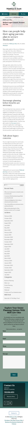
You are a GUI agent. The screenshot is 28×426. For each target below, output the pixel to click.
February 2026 (8, 216)
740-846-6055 (17, 17)
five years (13, 123)
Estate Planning (8, 285)
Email (4, 338)
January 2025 (7, 235)
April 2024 (7, 256)
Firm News (7, 287)
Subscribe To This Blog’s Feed (12, 298)
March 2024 (7, 258)
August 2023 (7, 272)
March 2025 (7, 230)
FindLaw (14, 424)
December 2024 (8, 237)
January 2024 (7, 263)
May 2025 (7, 227)
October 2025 (8, 218)
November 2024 (8, 239)
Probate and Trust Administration (12, 292)
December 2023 (8, 265)
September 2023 (8, 270)
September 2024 (8, 244)
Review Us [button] (14, 413)
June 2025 (7, 225)
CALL (24, 14)
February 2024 (8, 260)
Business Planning (9, 280)
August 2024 (7, 246)
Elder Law (7, 283)
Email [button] (14, 14)
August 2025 (7, 223)
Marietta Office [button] (11, 396)
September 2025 (8, 220)
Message (5, 354)
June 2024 (7, 251)
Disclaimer (7, 420)
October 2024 (8, 242)
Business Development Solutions (13, 422)
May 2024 (7, 253)
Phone (4, 346)
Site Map (13, 420)
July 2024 (6, 249)
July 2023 (6, 274)
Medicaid (5, 45)
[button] (4, 14)
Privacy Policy (19, 420)
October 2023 (8, 267)
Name (4, 331)
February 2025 (8, 232)
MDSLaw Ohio (13, 43)
